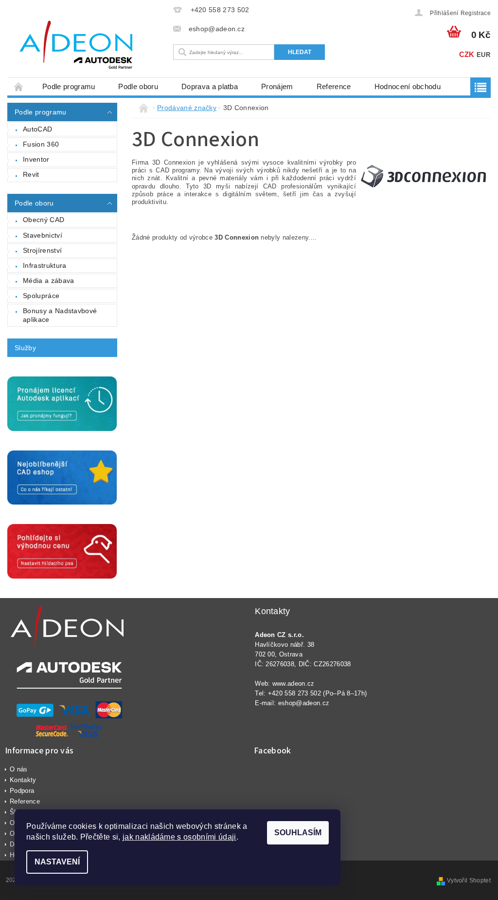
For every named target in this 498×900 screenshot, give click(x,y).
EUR (483, 54)
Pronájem (277, 86)
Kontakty (23, 780)
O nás (19, 769)
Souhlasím (297, 832)
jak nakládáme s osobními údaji (179, 837)
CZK (467, 54)
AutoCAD (37, 129)
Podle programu (68, 86)
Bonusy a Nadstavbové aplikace (60, 315)
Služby (25, 348)
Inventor (36, 159)
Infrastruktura (44, 265)
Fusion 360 (41, 144)
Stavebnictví (42, 235)
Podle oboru (138, 86)
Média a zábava (48, 280)
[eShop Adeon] (87, 46)
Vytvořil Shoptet (469, 880)
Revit (31, 174)
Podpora (22, 790)
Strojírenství (42, 250)
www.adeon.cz (293, 683)
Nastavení (57, 862)
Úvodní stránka (19, 86)
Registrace (476, 13)
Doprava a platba (209, 86)
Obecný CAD (43, 220)
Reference (334, 86)
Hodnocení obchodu (407, 86)
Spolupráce (41, 296)
